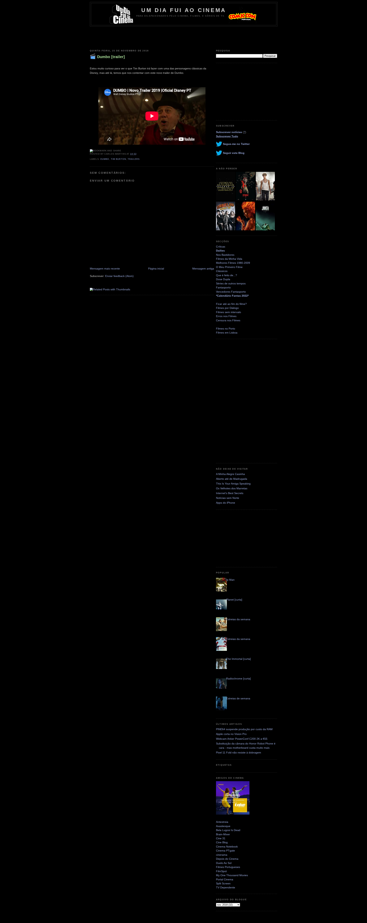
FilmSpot (221, 871)
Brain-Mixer (223, 834)
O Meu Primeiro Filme (229, 267)
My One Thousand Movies (232, 875)
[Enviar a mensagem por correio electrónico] (137, 154)
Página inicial (156, 268)
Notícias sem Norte (227, 497)
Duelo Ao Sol (223, 863)
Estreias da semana (238, 619)
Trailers (134, 159)
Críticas (220, 246)
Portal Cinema (224, 879)
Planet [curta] (234, 599)
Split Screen (223, 883)
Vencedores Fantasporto (231, 291)
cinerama (221, 854)
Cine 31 (220, 838)
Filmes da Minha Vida (229, 258)
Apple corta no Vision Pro (231, 733)
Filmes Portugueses (228, 867)
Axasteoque (223, 826)
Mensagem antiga (203, 268)
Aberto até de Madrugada (231, 478)
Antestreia (222, 821)
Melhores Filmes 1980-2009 (233, 262)
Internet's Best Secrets (229, 493)
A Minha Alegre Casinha (230, 474)
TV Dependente (225, 887)
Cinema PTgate (225, 850)
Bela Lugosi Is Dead (228, 830)
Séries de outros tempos (231, 283)
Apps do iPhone (225, 502)
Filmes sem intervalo (228, 312)
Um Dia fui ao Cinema (183, 10)
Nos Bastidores (225, 254)
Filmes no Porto (225, 328)
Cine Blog (222, 842)
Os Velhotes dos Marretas (231, 488)
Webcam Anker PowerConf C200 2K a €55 (241, 738)
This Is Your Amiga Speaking (233, 483)
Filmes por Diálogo (227, 307)
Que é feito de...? (226, 275)
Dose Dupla (223, 279)
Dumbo (104, 159)
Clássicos (221, 271)
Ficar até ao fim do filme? (231, 303)
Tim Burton (118, 159)
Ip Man (230, 579)
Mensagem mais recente (105, 268)
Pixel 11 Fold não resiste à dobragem (238, 752)
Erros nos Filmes (226, 316)
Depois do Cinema (227, 858)
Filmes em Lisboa (226, 332)
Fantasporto (223, 287)
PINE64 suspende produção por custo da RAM (244, 729)
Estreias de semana (238, 698)
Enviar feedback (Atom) (119, 276)
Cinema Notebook (227, 846)
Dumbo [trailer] (111, 57)
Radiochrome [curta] (238, 678)
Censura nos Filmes (228, 320)
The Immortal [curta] (238, 658)
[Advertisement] (183, 36)
